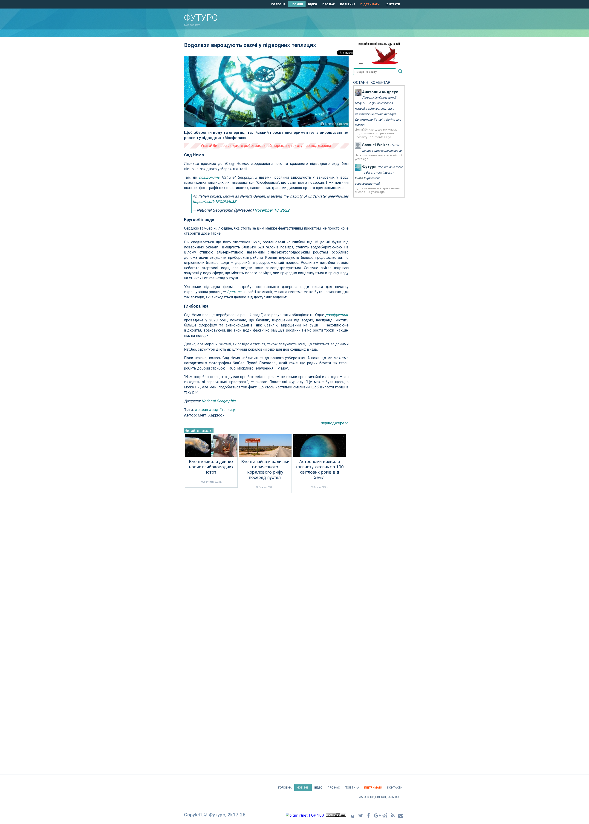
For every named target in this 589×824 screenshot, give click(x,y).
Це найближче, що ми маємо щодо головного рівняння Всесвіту (376, 133)
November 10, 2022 (271, 210)
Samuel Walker (375, 145)
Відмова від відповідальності (379, 797)
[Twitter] (361, 815)
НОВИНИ (297, 4)
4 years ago (377, 192)
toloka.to (360, 178)
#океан (201, 409)
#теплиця (227, 409)
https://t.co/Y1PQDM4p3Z (214, 201)
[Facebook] (369, 815)
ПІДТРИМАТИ (370, 4)
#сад (213, 409)
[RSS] (393, 815)
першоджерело (335, 423)
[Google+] (377, 815)
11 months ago (380, 137)
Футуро (369, 166)
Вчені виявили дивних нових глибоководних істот (211, 467)
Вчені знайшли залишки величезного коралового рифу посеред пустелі (265, 469)
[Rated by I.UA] (336, 815)
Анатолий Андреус (380, 92)
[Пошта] (401, 815)
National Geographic (218, 401)
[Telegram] (385, 815)
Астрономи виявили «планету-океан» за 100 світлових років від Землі (319, 469)
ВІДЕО (312, 4)
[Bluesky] (353, 815)
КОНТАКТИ (392, 4)
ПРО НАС (328, 4)
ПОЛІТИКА (347, 4)
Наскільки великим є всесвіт (376, 155)
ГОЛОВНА (278, 4)
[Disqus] (266, 555)
